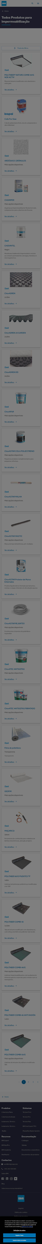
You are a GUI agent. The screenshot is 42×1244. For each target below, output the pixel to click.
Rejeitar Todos (19, 1235)
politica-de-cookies (27, 1226)
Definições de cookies (19, 1230)
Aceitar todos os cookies (19, 1240)
